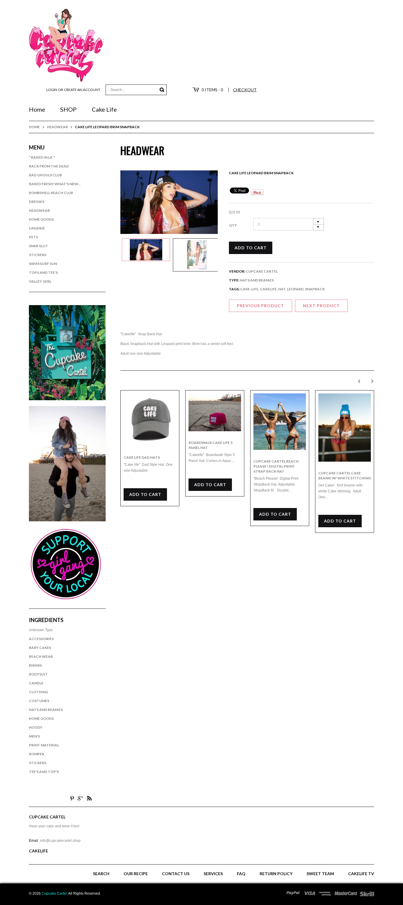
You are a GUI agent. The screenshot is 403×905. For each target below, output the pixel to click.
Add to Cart (251, 247)
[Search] (162, 89)
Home (34, 127)
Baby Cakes (40, 647)
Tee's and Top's (44, 771)
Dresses (36, 201)
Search (101, 873)
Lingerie (37, 228)
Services (213, 873)
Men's (34, 736)
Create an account (82, 89)
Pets (33, 237)
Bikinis (35, 665)
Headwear (57, 127)
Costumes (39, 701)
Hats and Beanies (46, 709)
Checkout (245, 89)
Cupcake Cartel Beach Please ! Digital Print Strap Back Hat (276, 466)
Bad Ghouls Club (45, 175)
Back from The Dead (49, 166)
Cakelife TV (361, 873)
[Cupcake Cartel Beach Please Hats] (279, 421)
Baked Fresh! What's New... (55, 184)
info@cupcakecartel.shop (60, 841)
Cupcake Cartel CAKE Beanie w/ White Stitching (344, 475)
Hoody (35, 727)
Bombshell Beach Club (51, 193)
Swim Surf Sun (43, 263)
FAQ (241, 873)
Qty (233, 225)
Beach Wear (41, 656)
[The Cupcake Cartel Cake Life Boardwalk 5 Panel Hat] (215, 412)
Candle (36, 683)
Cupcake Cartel (262, 271)
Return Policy (276, 873)
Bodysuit (38, 674)
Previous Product (260, 305)
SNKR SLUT (38, 246)
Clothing (38, 692)
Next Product (321, 305)
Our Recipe (136, 873)
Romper (36, 754)
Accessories (41, 639)
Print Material (44, 745)
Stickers (37, 255)
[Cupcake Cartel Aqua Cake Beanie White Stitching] (344, 427)
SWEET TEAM (320, 873)
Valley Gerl (40, 281)
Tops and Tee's (43, 272)
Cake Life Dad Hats (142, 457)
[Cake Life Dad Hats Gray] (150, 419)
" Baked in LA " (42, 157)
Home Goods (41, 219)
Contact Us (175, 873)
